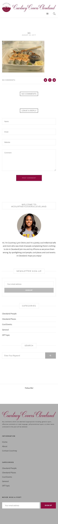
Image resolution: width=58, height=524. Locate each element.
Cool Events (7, 324)
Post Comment (29, 178)
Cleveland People (9, 313)
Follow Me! (29, 388)
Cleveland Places (9, 319)
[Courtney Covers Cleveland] (29, 7)
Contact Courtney (9, 451)
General (5, 329)
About (4, 446)
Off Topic (6, 335)
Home (4, 442)
